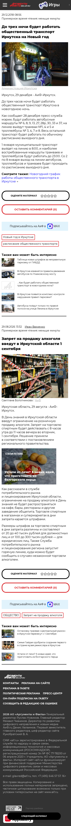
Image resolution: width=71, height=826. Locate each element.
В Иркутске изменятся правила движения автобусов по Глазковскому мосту (41, 272)
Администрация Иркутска (19, 88)
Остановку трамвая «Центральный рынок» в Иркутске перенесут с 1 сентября (41, 632)
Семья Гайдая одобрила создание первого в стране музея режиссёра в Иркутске (41, 644)
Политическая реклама (21, 693)
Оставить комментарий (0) (35, 209)
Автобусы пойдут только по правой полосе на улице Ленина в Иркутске (38, 307)
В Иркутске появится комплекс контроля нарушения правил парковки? (40, 295)
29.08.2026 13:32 (12, 326)
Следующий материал (34, 816)
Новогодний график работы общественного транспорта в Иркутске (31, 177)
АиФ (38, 400)
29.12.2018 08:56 (11, 14)
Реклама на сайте (35, 683)
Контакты (11, 683)
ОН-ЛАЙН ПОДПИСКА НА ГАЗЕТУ (25, 698)
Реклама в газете (16, 688)
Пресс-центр (52, 693)
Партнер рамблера (34, 808)
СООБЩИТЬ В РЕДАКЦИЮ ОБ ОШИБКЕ (30, 703)
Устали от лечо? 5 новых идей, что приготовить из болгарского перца (37, 655)
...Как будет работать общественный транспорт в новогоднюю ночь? (38, 284)
